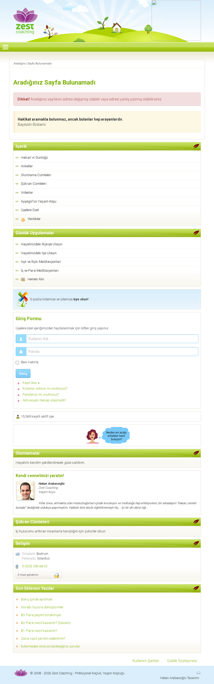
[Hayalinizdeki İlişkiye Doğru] (107, 435)
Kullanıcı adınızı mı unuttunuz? (44, 388)
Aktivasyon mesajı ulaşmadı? (44, 400)
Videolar (27, 192)
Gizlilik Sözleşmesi (182, 661)
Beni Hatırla (29, 362)
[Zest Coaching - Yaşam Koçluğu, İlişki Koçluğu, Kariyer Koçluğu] (25, 17)
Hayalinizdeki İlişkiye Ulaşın (41, 244)
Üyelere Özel (30, 210)
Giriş (23, 373)
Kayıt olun (29, 383)
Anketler (27, 166)
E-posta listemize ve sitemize (59, 299)
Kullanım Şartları (146, 661)
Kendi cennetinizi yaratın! (40, 475)
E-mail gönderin (28, 574)
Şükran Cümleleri (33, 184)
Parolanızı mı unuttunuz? (40, 394)
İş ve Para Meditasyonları (40, 270)
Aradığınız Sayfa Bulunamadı (54, 82)
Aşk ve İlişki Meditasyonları (41, 262)
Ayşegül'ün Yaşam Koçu (38, 201)
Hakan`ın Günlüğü (34, 157)
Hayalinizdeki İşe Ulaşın (39, 253)
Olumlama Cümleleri (36, 175)
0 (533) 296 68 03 (34, 566)
